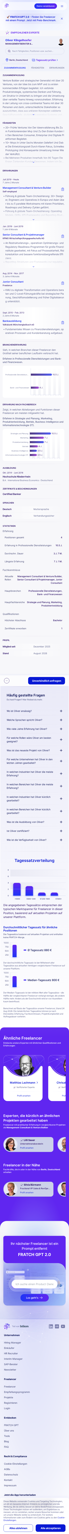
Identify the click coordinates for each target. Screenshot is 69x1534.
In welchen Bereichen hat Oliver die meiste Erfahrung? (30, 786)
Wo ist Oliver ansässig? (19, 710)
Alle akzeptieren (51, 1528)
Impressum (10, 1485)
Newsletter (10, 1369)
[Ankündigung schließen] (61, 18)
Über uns (9, 1430)
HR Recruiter (11, 1353)
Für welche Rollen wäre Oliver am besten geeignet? (29, 739)
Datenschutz (11, 1474)
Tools (7, 1436)
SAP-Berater (11, 1364)
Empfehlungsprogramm (17, 1392)
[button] (45, 60)
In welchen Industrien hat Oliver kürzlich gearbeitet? (28, 798)
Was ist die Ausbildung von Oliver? (25, 821)
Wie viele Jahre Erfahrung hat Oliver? (27, 728)
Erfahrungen (56, 67)
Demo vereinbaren (46, 6)
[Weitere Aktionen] (6, 680)
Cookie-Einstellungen (15, 1463)
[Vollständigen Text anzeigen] (33, 219)
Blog (6, 1441)
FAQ (6, 1446)
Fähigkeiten (37, 67)
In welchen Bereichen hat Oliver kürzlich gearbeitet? (28, 811)
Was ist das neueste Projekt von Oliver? (28, 750)
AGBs (7, 1469)
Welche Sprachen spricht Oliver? (24, 719)
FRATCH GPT (11, 1425)
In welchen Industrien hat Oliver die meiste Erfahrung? (30, 773)
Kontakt (8, 1480)
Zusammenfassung (15, 67)
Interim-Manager (13, 1358)
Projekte (8, 1397)
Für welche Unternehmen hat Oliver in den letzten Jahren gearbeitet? (30, 761)
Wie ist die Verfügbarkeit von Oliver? (26, 839)
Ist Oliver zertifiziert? (18, 830)
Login (7, 1408)
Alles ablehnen (18, 1528)
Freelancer (10, 1386)
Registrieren (10, 1402)
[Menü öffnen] (62, 6)
